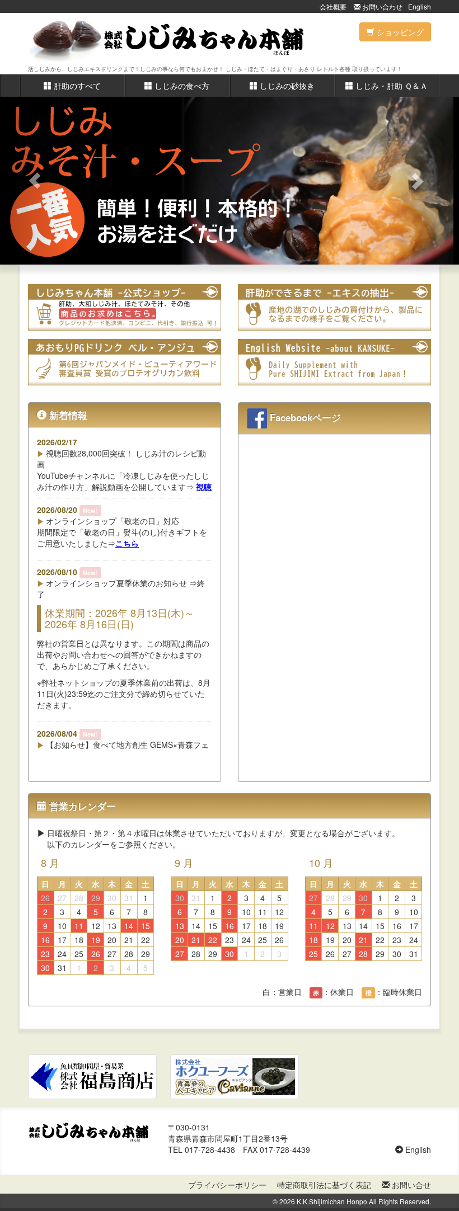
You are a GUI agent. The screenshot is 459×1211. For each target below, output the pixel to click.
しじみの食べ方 (180, 85)
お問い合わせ (381, 6)
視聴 (204, 486)
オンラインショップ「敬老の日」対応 (111, 520)
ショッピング (399, 31)
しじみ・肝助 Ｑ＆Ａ (390, 85)
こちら (127, 543)
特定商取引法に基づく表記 (324, 1184)
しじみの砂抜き (286, 85)
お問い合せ (410, 1184)
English (419, 6)
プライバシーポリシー (227, 1184)
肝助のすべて (76, 85)
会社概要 (333, 6)
